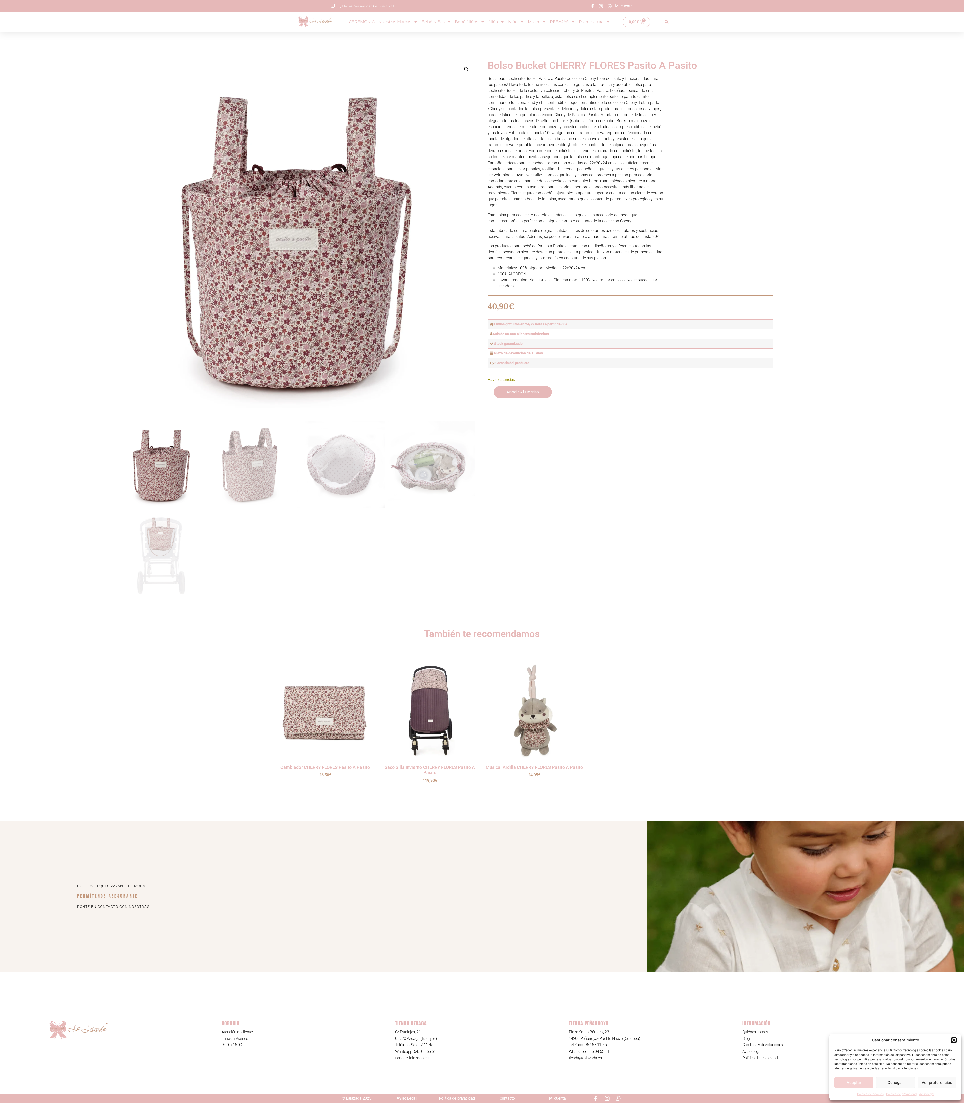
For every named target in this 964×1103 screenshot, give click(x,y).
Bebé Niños (466, 21)
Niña (493, 21)
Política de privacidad (901, 1094)
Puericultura (591, 21)
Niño (513, 21)
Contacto (507, 1098)
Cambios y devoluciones (762, 1044)
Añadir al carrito (522, 392)
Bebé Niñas (433, 21)
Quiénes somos (755, 1032)
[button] (953, 1040)
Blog (746, 1038)
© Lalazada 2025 (356, 1098)
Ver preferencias (937, 1082)
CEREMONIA (362, 21)
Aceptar (854, 1082)
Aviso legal (926, 1094)
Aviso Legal (751, 1051)
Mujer (533, 21)
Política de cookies (870, 1094)
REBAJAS (559, 21)
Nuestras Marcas (394, 21)
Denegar (895, 1082)
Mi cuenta (557, 1098)
